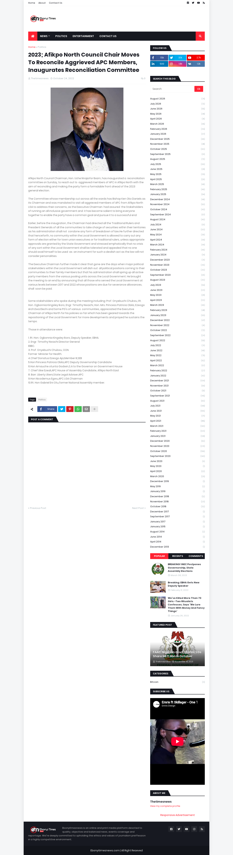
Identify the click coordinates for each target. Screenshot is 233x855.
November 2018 (177, 501)
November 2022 (177, 325)
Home (31, 2)
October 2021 (177, 390)
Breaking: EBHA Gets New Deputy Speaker (183, 584)
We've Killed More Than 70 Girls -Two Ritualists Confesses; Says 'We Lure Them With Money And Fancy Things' (186, 604)
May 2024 (177, 234)
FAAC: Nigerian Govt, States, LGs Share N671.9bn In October (177, 654)
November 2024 (177, 204)
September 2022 (177, 335)
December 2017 (177, 511)
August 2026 (177, 98)
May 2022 (177, 355)
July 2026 (177, 103)
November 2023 (177, 265)
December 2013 (177, 546)
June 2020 (177, 461)
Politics (42, 47)
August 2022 (177, 340)
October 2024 (177, 209)
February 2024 (177, 249)
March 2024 (177, 244)
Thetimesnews (161, 802)
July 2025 (177, 164)
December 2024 (177, 199)
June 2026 (177, 108)
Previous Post (38, 508)
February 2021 (177, 431)
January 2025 (177, 194)
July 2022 (177, 345)
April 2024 (177, 239)
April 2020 (177, 471)
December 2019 (177, 481)
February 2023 (177, 310)
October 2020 (177, 451)
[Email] (86, 409)
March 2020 (177, 476)
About (42, 2)
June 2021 (177, 411)
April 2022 (177, 360)
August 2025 (177, 159)
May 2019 (177, 486)
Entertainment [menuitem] (83, 36)
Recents (177, 556)
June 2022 (177, 350)
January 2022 (177, 375)
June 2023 (177, 290)
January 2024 (177, 254)
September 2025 (177, 154)
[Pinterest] (70, 409)
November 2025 (177, 144)
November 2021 (177, 385)
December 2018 (177, 496)
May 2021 (177, 415)
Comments (196, 556)
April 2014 (177, 541)
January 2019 (177, 491)
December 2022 (177, 320)
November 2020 (177, 446)
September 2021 (177, 395)
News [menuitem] (44, 36)
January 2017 (177, 521)
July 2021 (177, 405)
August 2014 (177, 531)
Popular (159, 556)
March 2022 (177, 365)
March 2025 (177, 184)
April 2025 (177, 179)
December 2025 (177, 139)
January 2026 (177, 134)
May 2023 (177, 295)
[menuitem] (32, 36)
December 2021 (177, 380)
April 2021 (177, 421)
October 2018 (177, 506)
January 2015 (177, 526)
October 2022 (177, 330)
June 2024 (177, 229)
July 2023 (177, 285)
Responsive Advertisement (177, 815)
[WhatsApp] (78, 409)
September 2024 (177, 214)
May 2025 (177, 174)
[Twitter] (61, 409)
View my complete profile (165, 806)
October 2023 (177, 269)
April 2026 (177, 118)
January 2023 (177, 315)
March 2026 (177, 124)
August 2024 (177, 219)
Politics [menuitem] (61, 36)
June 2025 (177, 169)
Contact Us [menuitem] (107, 36)
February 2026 (177, 129)
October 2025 (177, 149)
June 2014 (177, 536)
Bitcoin (177, 682)
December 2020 (177, 441)
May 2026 (177, 113)
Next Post (138, 508)
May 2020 (177, 466)
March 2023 (177, 305)
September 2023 (177, 275)
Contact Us (55, 2)
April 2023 (177, 300)
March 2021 (177, 426)
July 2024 (177, 224)
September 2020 (177, 456)
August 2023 (177, 280)
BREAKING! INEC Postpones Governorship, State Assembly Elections (184, 568)
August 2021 (177, 401)
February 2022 (177, 370)
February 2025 (177, 189)
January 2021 (177, 436)
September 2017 (177, 516)
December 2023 (177, 259)
